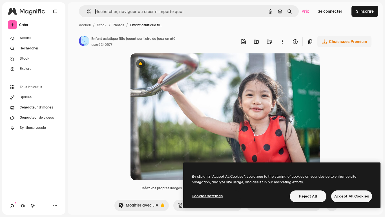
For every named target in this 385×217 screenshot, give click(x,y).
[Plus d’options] (282, 41)
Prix (305, 11)
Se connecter (330, 11)
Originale (168, 64)
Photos (118, 25)
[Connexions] (12, 205)
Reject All (308, 196)
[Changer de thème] (32, 205)
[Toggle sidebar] (55, 11)
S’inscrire (365, 11)
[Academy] (22, 205)
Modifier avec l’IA (138, 207)
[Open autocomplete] (87, 11)
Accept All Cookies (351, 196)
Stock (102, 25)
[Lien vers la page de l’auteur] (84, 42)
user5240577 (101, 44)
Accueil (85, 25)
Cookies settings (207, 196)
